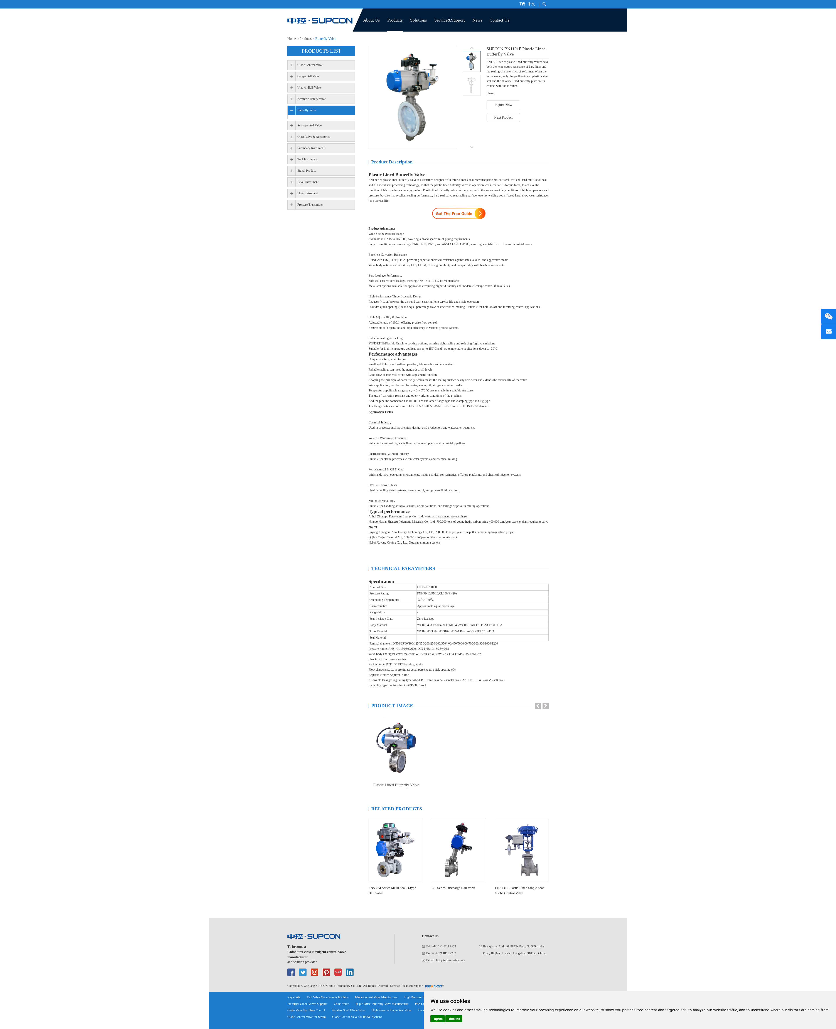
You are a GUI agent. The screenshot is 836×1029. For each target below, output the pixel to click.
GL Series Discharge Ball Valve (453, 888)
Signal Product (306, 170)
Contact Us (499, 20)
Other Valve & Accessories (313, 136)
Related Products (396, 808)
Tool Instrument (307, 159)
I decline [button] (454, 1019)
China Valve (341, 1003)
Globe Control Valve (310, 65)
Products (395, 20)
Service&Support (449, 20)
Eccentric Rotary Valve (311, 99)
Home (291, 38)
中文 (531, 4)
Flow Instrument (307, 193)
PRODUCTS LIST (321, 51)
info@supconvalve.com (450, 960)
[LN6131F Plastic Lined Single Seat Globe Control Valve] (521, 850)
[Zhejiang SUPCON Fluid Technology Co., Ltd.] (320, 20)
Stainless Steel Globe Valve (348, 1010)
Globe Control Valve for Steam (306, 1017)
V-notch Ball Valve (309, 87)
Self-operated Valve (309, 125)
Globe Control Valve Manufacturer (376, 997)
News (477, 20)
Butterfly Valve (325, 38)
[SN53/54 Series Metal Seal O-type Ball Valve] (395, 850)
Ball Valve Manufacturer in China (328, 997)
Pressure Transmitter (310, 204)
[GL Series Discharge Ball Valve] (458, 850)
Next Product (503, 117)
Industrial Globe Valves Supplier (307, 1003)
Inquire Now (503, 105)
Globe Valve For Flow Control (306, 1010)
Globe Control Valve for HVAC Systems (357, 1017)
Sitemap (395, 985)
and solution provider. (302, 962)
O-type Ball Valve (308, 76)
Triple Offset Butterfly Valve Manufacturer (381, 1003)
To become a (296, 946)
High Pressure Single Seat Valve (391, 1010)
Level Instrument (308, 182)
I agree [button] (438, 1019)
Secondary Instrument (310, 148)
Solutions (418, 20)
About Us (371, 20)
